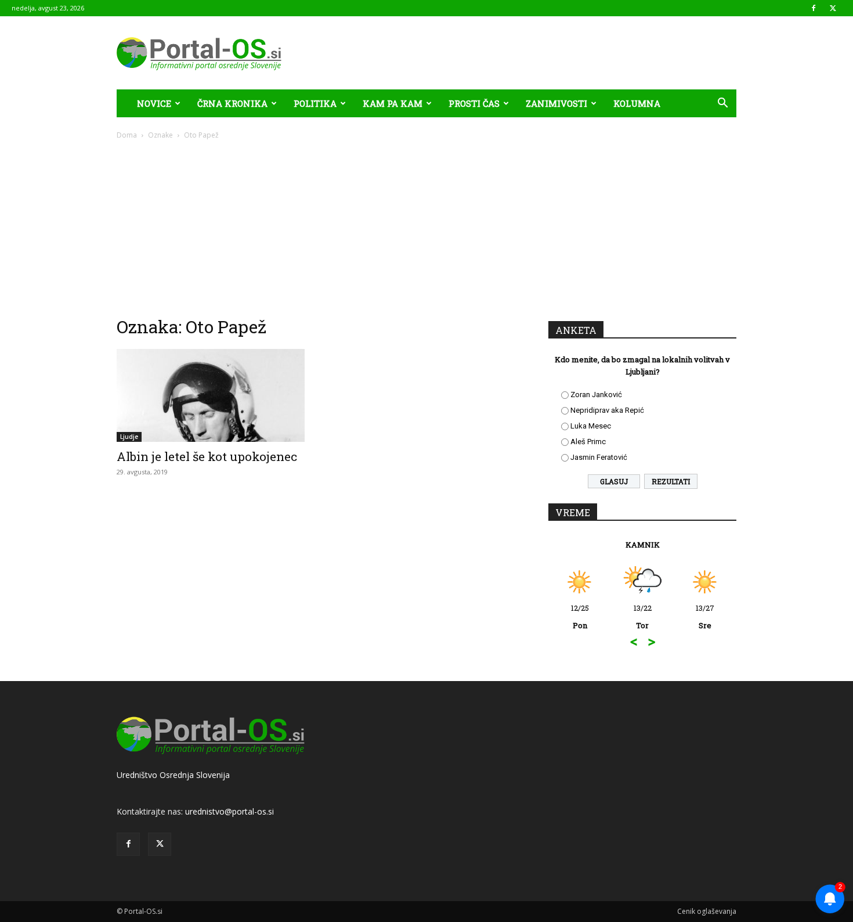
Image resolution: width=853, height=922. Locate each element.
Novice (154, 103)
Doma (127, 135)
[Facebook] (813, 8)
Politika (315, 103)
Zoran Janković (596, 394)
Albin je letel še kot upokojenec (207, 456)
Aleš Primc (588, 441)
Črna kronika (232, 103)
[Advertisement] (426, 227)
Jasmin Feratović (598, 457)
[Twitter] (832, 8)
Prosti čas (474, 103)
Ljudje (129, 437)
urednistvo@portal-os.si (229, 811)
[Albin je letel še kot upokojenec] (211, 395)
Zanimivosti (556, 103)
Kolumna (636, 103)
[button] (722, 104)
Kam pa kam (392, 103)
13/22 (643, 617)
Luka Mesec (590, 426)
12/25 (580, 617)
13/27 (705, 617)
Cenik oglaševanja (706, 911)
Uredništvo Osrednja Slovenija (173, 774)
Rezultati (671, 481)
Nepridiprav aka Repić (607, 410)
